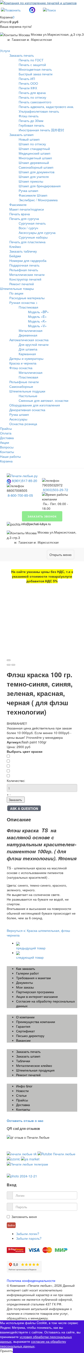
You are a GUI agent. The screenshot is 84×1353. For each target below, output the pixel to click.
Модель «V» (37, 325)
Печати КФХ (28, 88)
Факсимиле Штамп (33, 195)
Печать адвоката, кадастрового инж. (46, 106)
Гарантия (23, 1026)
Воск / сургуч (28, 228)
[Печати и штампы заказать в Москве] (22, 475)
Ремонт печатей (21, 283)
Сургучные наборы (33, 237)
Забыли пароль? (29, 1238)
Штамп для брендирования (40, 186)
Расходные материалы (27, 297)
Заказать (15, 799)
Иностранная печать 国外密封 (41, 130)
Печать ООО (28, 83)
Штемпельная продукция (35, 1070)
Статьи (21, 1095)
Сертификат (25, 1031)
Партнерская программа (35, 991)
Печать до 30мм (31, 120)
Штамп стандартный (34, 148)
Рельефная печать (23, 269)
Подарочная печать (24, 265)
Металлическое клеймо (34, 1065)
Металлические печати (27, 274)
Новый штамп (29, 139)
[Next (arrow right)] (13, 665)
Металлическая (30, 330)
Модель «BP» (38, 311)
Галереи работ (27, 973)
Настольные (28, 395)
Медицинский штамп (34, 153)
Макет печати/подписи (26, 209)
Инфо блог (24, 1086)
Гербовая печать (31, 125)
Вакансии (23, 1040)
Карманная (27, 353)
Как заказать (25, 968)
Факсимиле (18, 204)
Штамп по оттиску (32, 144)
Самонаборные (21, 386)
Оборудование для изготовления (34, 405)
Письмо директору (30, 1035)
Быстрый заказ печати (35, 74)
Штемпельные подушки (27, 391)
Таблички (23, 1060)
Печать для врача (32, 92)
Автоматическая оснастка (29, 339)
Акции (4, 442)
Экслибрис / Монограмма (38, 200)
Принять (6, 1350)
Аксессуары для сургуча (37, 232)
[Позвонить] (10, 9)
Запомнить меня (24, 1216)
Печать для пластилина (27, 241)
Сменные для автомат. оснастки (43, 400)
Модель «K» (37, 321)
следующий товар (30, 957)
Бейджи (15, 255)
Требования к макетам (33, 977)
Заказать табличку (23, 251)
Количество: (16, 780)
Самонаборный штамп (36, 167)
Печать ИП (27, 78)
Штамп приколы (31, 181)
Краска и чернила (22, 363)
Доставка (7, 437)
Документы (24, 982)
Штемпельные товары (17, 288)
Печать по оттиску (32, 97)
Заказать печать (21, 55)
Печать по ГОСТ (31, 60)
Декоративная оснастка (27, 409)
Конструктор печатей (25, 279)
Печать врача (19, 214)
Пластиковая (28, 307)
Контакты (7, 451)
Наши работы (10, 456)
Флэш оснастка (20, 367)
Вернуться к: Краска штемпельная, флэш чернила (38, 932)
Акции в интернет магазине (37, 996)
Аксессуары (18, 419)
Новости (22, 1090)
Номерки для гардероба (27, 260)
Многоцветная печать (35, 69)
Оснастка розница (23, 423)
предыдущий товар (31, 948)
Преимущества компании (35, 1021)
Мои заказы (25, 987)
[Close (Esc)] (8, 660)
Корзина (6, 461)
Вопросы (7, 447)
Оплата (5, 433)
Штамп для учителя (34, 176)
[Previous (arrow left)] (8, 665)
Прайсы (6, 428)
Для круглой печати (34, 344)
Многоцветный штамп (35, 158)
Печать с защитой (32, 64)
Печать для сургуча (24, 218)
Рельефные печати (24, 381)
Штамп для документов (36, 172)
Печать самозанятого (35, 102)
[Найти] (49, 9)
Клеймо (15, 246)
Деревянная (28, 335)
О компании (25, 1017)
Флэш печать (28, 116)
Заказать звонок (42, 516)
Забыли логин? (27, 1233)
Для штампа (28, 349)
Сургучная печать (32, 223)
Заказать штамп (21, 134)
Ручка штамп (28, 190)
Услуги (5, 50)
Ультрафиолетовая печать (39, 111)
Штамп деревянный (34, 162)
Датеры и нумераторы (26, 358)
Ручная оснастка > (23, 302)
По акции (16, 293)
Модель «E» (37, 316)
